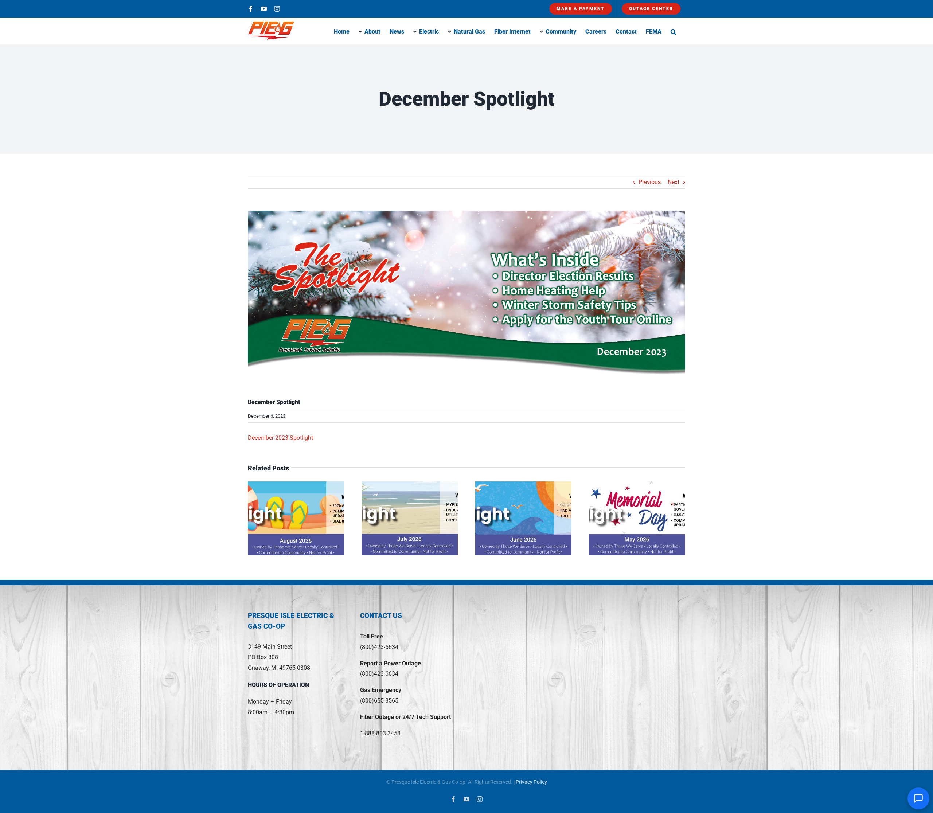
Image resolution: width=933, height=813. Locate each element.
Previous (650, 182)
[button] (673, 31)
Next (673, 182)
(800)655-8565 (379, 700)
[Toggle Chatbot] (918, 798)
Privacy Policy (531, 782)
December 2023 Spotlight (280, 437)
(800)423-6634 (379, 647)
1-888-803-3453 (380, 733)
